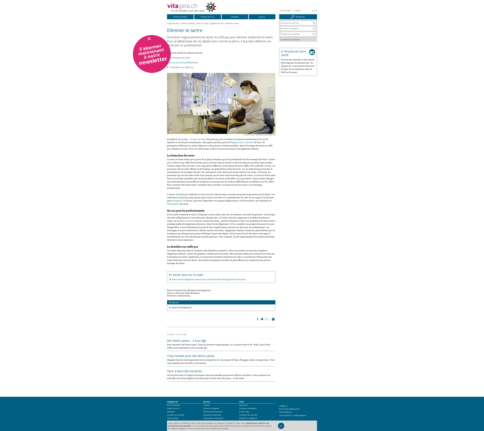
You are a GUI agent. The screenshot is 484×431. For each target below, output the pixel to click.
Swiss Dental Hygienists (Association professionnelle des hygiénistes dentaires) (209, 279)
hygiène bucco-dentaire (243, 142)
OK (281, 426)
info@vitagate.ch (299, 415)
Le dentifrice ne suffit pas (181, 67)
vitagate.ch (172, 401)
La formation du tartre (180, 57)
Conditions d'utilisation (248, 408)
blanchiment (173, 203)
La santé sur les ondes (175, 415)
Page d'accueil (173, 23)
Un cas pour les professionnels (184, 62)
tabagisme (177, 200)
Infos (241, 401)
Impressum (243, 405)
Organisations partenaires (213, 418)
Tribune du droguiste (211, 408)
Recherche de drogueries (213, 411)
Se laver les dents (198, 139)
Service (206, 401)
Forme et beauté (173, 405)
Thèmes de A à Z (173, 408)
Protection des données (248, 415)
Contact (297, 10)
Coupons (206, 405)
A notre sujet (285, 10)
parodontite (188, 220)
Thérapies (171, 411)
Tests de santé (172, 418)
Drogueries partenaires (212, 415)
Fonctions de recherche (290, 39)
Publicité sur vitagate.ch (248, 418)
